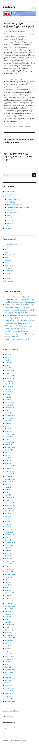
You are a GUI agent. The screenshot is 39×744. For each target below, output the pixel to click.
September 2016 (10, 670)
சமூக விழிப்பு (11, 220)
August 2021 (9, 513)
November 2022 (9, 474)
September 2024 (10, 415)
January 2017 (9, 659)
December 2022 (9, 471)
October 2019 (9, 572)
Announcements (10, 191)
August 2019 (9, 577)
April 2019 (8, 588)
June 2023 (8, 455)
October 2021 (9, 508)
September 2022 (10, 479)
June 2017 (8, 646)
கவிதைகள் (8, 218)
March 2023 (8, 463)
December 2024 (9, 408)
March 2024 (8, 431)
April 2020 (8, 556)
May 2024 (8, 426)
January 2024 (9, 437)
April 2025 (8, 397)
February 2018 (9, 625)
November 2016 (9, 664)
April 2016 (8, 683)
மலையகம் (8, 260)
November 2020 (9, 537)
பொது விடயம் (11, 223)
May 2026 (8, 363)
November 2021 (9, 505)
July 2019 (8, 580)
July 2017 (8, 643)
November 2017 (9, 633)
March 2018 (8, 622)
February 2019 (9, 593)
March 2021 (8, 527)
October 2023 (9, 445)
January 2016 (9, 691)
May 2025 (8, 394)
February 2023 (9, 466)
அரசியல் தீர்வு (11, 202)
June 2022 (8, 487)
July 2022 (8, 484)
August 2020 (9, 545)
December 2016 (9, 662)
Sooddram (9, 7)
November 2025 (9, 378)
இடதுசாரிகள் (9, 281)
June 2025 (8, 392)
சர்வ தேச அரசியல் (12, 213)
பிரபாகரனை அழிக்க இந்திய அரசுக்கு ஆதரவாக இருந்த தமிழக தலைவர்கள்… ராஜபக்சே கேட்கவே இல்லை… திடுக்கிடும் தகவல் (20, 299)
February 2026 (9, 370)
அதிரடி (7, 263)
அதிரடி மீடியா (9, 265)
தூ (6, 249)
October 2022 (9, 476)
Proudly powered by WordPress (18, 740)
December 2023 (9, 439)
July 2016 (8, 675)
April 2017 (8, 651)
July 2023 (8, 453)
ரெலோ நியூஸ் (9, 270)
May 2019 (8, 585)
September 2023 (10, 447)
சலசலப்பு (7, 278)
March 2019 (8, 590)
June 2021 (8, 519)
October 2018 (9, 603)
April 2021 (8, 524)
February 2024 (9, 434)
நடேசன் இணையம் (11, 244)
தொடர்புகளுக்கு (9, 722)
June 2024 (8, 423)
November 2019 (9, 569)
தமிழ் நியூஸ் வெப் (10, 255)
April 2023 (8, 460)
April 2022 (8, 492)
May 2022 (8, 490)
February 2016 (9, 688)
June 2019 (8, 582)
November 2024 (9, 410)
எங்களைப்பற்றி (8, 716)
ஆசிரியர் (9, 126)
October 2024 (9, 413)
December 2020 (9, 535)
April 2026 (8, 365)
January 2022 (9, 500)
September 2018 (10, 606)
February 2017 (9, 656)
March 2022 (8, 495)
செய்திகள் (27, 126)
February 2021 (9, 529)
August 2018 (9, 609)
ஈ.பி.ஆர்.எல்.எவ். (10, 268)
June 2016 (8, 677)
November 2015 (9, 696)
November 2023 (9, 442)
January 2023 (9, 468)
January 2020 (9, 564)
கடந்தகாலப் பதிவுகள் (11, 711)
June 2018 (8, 614)
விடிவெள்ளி (8, 273)
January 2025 (9, 405)
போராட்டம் (10, 226)
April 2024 (8, 429)
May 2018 (8, 617)
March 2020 (8, 558)
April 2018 (8, 619)
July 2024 (8, 421)
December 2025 (9, 376)
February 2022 (9, 498)
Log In (5, 727)
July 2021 (8, 516)
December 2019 (9, 566)
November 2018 (9, 601)
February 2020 (9, 561)
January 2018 (9, 627)
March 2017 (8, 654)
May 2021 (8, 521)
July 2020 (8, 548)
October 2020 (9, 540)
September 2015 (10, 701)
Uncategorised (9, 194)
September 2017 (10, 638)
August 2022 (9, 482)
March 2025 (8, 400)
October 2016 (9, 667)
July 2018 (8, 611)
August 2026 (9, 355)
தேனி (6, 252)
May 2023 (8, 458)
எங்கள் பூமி (8, 276)
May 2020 (8, 553)
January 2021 (9, 532)
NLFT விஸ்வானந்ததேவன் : (21, 339)
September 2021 (10, 511)
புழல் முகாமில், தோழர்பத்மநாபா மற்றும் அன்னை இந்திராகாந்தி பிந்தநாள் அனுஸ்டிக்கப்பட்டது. (19, 333)
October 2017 (9, 635)
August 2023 (9, 450)
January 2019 (9, 595)
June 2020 (8, 550)
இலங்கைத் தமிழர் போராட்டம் (16, 205)
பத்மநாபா (8, 257)
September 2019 (10, 574)
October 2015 (9, 699)
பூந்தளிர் (7, 247)
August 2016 (9, 672)
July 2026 (8, 357)
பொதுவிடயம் (11, 215)
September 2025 (10, 384)
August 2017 (9, 640)
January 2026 (9, 373)
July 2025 (8, 389)
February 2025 (9, 402)
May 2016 (8, 680)
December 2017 (9, 630)
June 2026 (8, 360)
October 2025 (9, 381)
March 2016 (8, 685)
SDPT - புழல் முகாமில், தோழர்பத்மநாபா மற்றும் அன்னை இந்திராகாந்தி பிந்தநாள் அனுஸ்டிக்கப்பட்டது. (19, 328)
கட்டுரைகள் (8, 197)
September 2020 (10, 543)
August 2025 (9, 386)
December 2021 (9, 503)
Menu (33, 7)
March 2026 (8, 368)
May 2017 (8, 648)
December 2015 (9, 693)
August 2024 (9, 418)
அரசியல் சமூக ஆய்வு (13, 199)
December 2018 (9, 598)
